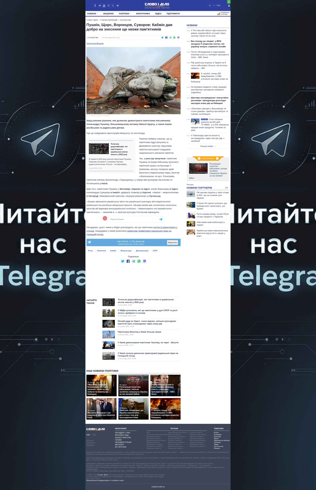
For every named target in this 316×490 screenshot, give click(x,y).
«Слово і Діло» (102, 475)
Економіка (217, 434)
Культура (217, 436)
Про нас (90, 441)
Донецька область (153, 442)
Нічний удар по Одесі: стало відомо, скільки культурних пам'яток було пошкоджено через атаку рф (147, 324)
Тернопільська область (198, 434)
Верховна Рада (122, 435)
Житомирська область (155, 444)
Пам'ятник (101, 251)
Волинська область (154, 438)
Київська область (174, 434)
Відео (158, 14)
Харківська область (197, 436)
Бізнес (216, 432)
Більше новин (206, 146)
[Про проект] (229, 2)
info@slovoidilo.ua (158, 487)
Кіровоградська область (177, 436)
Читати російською (95, 44)
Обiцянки (108, 14)
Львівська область (175, 440)
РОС (218, 5)
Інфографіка (143, 14)
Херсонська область (197, 438)
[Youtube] (104, 5)
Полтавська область (175, 446)
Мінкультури (126, 251)
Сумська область (196, 432)
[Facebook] (95, 5)
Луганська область (175, 438)
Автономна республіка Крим (157, 434)
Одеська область (174, 444)
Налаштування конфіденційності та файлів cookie (105, 480)
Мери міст (119, 445)
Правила (90, 445)
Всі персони (120, 447)
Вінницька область (153, 436)
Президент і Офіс (122, 433)
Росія (90, 251)
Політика (217, 442)
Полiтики (124, 14)
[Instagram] (108, 5)
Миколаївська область (176, 442)
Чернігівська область (197, 446)
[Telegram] (99, 5)
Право (216, 444)
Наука (216, 438)
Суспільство (125, 20)
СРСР (155, 251)
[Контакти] (229, 5)
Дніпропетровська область (156, 440)
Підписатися (172, 242)
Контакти (90, 443)
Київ (148, 432)
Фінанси (217, 448)
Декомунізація (142, 251)
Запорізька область (154, 448)
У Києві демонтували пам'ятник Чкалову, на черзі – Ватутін (148, 343)
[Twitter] (113, 5)
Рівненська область (175, 448)
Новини (91, 14)
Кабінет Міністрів (123, 438)
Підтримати (173, 14)
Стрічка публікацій (108, 20)
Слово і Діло (92, 20)
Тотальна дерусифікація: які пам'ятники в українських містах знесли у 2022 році (119, 149)
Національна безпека (222, 440)
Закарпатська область (155, 446)
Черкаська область (197, 442)
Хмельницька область (198, 440)
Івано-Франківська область (178, 432)
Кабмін (113, 251)
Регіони (174, 429)
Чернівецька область (197, 444)
